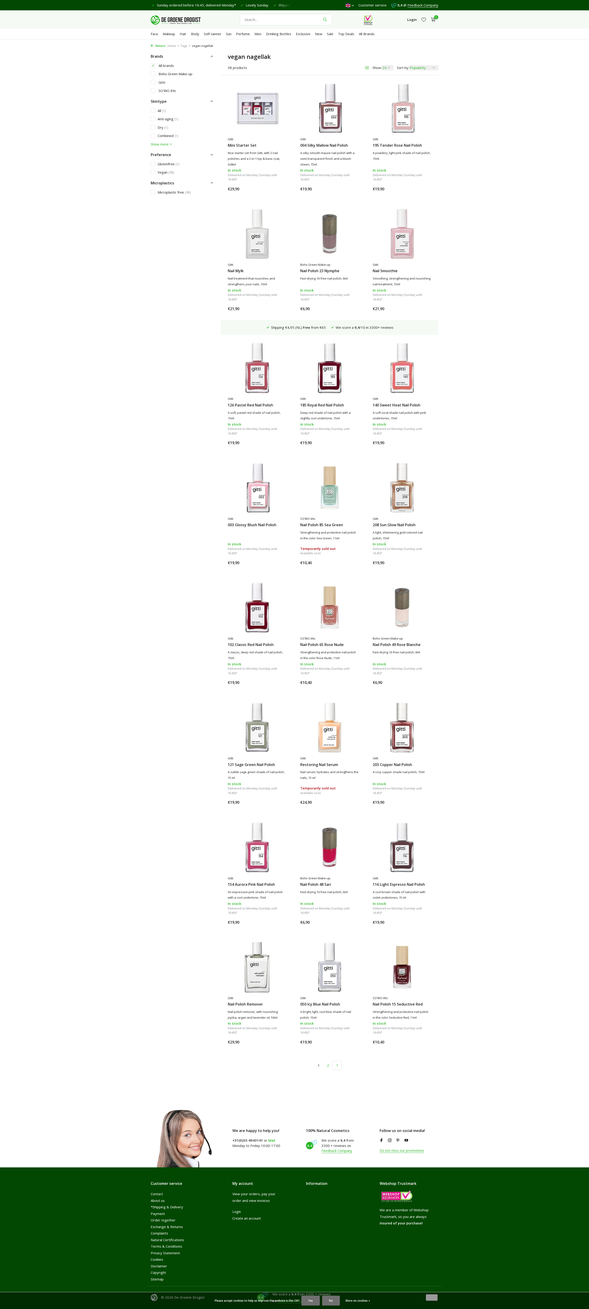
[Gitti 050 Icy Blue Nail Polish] (329, 967)
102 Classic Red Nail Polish (251, 644)
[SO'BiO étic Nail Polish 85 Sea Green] (329, 487)
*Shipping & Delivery (167, 1207)
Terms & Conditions (166, 1246)
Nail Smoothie (385, 271)
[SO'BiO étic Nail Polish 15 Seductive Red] (402, 967)
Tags (184, 46)
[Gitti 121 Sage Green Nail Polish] (257, 727)
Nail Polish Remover (245, 1004)
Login (236, 1211)
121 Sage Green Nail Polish (251, 764)
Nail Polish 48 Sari (315, 884)
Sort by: (403, 67)
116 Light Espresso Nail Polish (399, 884)
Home (172, 46)
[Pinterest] (398, 1140)
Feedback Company (422, 5)
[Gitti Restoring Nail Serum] (329, 727)
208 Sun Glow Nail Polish (394, 525)
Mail (271, 1140)
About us (158, 1200)
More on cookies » (358, 1301)
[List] (367, 68)
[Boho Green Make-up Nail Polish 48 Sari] (329, 847)
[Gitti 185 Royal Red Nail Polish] (329, 368)
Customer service (372, 5)
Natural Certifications (167, 1240)
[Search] (325, 19)
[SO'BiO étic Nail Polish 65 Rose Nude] (329, 607)
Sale (330, 33)
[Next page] (337, 1065)
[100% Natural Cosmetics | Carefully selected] (179, 19)
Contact (157, 1194)
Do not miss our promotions (402, 1150)
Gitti (161, 82)
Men (257, 33)
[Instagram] (390, 1140)
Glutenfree (168, 163)
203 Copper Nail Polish (392, 764)
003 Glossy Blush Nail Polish (252, 525)
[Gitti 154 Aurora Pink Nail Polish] (257, 847)
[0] (432, 20)
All (162, 110)
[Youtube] (406, 1140)
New (318, 33)
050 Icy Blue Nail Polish (320, 1004)
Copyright (158, 1272)
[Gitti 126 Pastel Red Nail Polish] (257, 368)
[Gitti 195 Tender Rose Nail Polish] (402, 108)
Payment (158, 1213)
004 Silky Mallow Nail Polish (324, 145)
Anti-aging (168, 119)
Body (195, 33)
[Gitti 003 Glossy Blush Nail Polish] (257, 487)
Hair (183, 33)
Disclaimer (159, 1266)
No (331, 1301)
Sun (228, 33)
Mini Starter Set (242, 145)
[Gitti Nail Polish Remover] (257, 967)
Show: (377, 67)
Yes (310, 1301)
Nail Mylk (236, 271)
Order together (163, 1220)
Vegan (166, 172)
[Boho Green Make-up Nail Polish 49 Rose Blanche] (402, 607)
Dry (163, 127)
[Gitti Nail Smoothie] (402, 234)
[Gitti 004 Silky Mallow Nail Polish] (329, 108)
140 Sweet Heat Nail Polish (396, 405)
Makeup (169, 33)
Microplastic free (174, 192)
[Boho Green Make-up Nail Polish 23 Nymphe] (329, 234)
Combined (168, 135)
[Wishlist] (423, 19)
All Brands (367, 33)
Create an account (246, 1218)
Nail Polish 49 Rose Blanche (397, 644)
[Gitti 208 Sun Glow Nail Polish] (402, 487)
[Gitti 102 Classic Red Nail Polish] (257, 607)
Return (160, 46)
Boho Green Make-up (175, 73)
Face (154, 33)
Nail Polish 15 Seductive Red (398, 1004)
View (351, 562)
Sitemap (157, 1279)
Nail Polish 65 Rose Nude (322, 644)
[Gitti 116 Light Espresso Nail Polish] (402, 847)
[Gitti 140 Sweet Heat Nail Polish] (402, 368)
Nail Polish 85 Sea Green (321, 525)
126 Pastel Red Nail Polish (250, 405)
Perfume (243, 33)
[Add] (278, 189)
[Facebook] (381, 1140)
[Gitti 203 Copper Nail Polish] (402, 727)
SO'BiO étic (167, 90)
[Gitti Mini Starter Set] (257, 108)
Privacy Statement (165, 1253)
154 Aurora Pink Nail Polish (251, 884)
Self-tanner (212, 33)
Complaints (159, 1233)
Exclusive (303, 33)
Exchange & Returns (167, 1226)
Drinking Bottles (278, 33)
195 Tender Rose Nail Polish (397, 145)
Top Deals (346, 33)
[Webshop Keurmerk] (368, 19)
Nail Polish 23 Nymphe (319, 271)
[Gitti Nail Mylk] (257, 234)
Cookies (157, 1259)
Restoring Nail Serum (319, 764)
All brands (166, 65)
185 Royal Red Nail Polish (322, 405)
